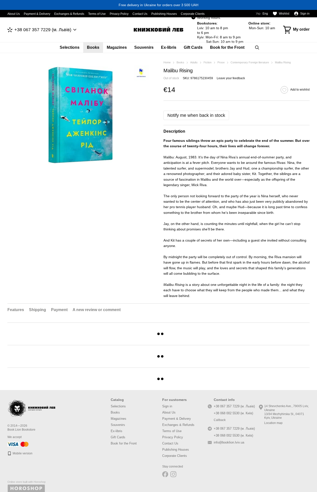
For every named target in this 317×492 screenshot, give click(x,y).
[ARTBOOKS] (141, 72)
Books (93, 47)
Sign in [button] (167, 406)
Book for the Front (227, 47)
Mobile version (22, 453)
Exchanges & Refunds (69, 14)
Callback (220, 420)
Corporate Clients (193, 14)
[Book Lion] (32, 407)
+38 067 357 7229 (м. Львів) (42, 29)
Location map (273, 423)
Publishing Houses (164, 14)
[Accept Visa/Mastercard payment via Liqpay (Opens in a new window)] (18, 444)
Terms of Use (97, 14)
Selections (69, 47)
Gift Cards (193, 47)
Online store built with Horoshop (26, 481)
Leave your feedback (231, 78)
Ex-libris (168, 47)
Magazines (117, 47)
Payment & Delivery (37, 14)
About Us (13, 14)
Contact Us (139, 14)
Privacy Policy (119, 14)
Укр (258, 13)
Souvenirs (144, 47)
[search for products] (257, 47)
